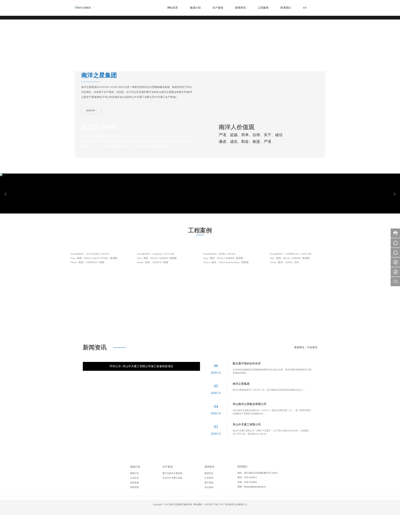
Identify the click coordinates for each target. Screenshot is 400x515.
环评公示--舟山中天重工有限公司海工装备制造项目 (141, 291)
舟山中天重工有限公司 (247, 350)
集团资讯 (299, 273)
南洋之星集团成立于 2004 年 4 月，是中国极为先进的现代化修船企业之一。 (269, 315)
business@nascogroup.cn (255, 412)
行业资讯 (312, 273)
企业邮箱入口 (240, 430)
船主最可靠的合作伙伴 (247, 289)
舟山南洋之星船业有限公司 (249, 329)
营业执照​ (229, 430)
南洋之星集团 (241, 309)
